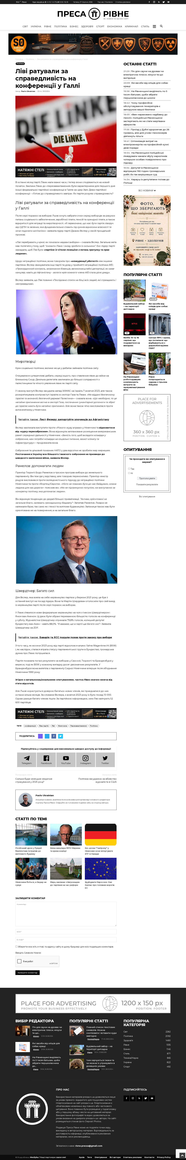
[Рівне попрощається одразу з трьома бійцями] (160, 363)
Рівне (47, 26)
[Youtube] (168, 2)
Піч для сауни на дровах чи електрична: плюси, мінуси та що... (47, 1030)
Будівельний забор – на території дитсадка (134, 306)
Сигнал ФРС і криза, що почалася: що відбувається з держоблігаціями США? (159, 342)
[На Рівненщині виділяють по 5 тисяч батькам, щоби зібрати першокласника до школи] (22, 1061)
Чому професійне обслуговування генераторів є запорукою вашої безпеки (142, 106)
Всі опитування (147, 496)
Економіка (114, 26)
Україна (36, 26)
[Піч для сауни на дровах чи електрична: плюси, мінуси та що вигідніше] (22, 1031)
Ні (132, 473)
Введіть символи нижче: (28, 953)
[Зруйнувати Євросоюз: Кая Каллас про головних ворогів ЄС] (101, 869)
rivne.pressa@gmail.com (88, 1146)
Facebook (46, 763)
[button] (154, 26)
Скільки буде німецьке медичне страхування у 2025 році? (33, 780)
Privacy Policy (164, 1157)
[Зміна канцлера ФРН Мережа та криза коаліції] (66, 835)
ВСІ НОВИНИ (146, 190)
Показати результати (147, 484)
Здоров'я (87, 26)
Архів (81, 1157)
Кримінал (131, 26)
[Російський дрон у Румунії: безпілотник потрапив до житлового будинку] (31, 835)
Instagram (85, 763)
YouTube (66, 763)
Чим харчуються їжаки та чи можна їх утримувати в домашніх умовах (100, 1063)
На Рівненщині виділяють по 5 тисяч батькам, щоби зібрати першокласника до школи (145, 94)
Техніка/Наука (131, 1058)
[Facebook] (149, 2)
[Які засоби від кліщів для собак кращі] (160, 290)
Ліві (53, 726)
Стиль (145, 26)
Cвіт (25, 26)
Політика (60, 26)
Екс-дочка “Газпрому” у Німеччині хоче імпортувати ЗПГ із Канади (99, 851)
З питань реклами (123, 2)
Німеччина (62, 726)
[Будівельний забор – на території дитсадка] (135, 290)
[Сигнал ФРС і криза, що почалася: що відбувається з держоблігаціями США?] (160, 324)
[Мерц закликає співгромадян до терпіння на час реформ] (66, 869)
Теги (89, 1157)
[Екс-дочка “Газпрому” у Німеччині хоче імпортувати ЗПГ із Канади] (101, 835)
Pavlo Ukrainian (28, 91)
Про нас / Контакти (105, 2)
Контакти (149, 1157)
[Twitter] (163, 2)
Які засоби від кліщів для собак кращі (158, 306)
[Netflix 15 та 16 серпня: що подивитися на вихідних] (135, 324)
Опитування (101, 1157)
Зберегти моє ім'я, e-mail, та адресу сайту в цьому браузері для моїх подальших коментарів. (66, 946)
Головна (19, 59)
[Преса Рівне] (93, 14)
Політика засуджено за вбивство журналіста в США (97, 780)
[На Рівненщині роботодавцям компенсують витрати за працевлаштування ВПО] (135, 363)
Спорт (100, 26)
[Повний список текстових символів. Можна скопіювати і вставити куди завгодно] (76, 1031)
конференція (30, 726)
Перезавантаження (78, 726)
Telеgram (27, 763)
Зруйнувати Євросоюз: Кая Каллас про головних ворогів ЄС (99, 885)
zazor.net (61, 1157)
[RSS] (159, 2)
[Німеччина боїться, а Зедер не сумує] (31, 869)
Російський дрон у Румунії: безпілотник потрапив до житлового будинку (28, 851)
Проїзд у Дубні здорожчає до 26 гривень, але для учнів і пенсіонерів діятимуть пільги (146, 133)
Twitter (105, 763)
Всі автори (115, 1157)
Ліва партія (44, 726)
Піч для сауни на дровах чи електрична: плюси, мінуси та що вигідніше (144, 74)
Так (132, 469)
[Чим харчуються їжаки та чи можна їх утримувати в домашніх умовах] (76, 1064)
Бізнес (74, 26)
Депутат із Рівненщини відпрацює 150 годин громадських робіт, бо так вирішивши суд (144, 171)
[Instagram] (154, 2)
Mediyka (34, 1157)
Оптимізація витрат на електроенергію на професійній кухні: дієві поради (146, 144)
